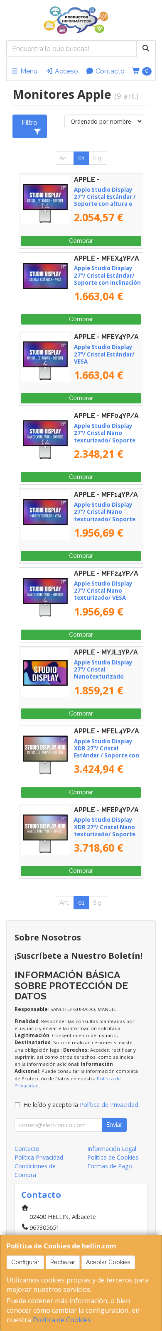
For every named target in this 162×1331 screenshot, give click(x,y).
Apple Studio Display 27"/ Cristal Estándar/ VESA (104, 354)
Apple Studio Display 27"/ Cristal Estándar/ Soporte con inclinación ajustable (107, 278)
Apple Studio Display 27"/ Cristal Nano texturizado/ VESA (103, 591)
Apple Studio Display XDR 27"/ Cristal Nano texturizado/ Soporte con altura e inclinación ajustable (107, 834)
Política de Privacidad (109, 1105)
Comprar (81, 240)
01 (81, 158)
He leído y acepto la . (81, 1105)
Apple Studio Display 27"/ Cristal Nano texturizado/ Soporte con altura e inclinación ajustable (107, 440)
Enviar (114, 1124)
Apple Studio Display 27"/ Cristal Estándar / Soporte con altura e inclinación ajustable (105, 200)
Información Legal (111, 1149)
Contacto (109, 71)
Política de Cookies (62, 1319)
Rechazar (62, 1262)
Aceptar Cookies (108, 1262)
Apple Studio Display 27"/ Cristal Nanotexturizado (103, 670)
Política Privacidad (39, 1157)
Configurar (25, 1262)
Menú (28, 71)
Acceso (65, 71)
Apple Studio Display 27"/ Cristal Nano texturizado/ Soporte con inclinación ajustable (104, 519)
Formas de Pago (109, 1166)
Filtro (29, 123)
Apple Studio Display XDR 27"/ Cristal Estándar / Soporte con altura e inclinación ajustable (106, 756)
